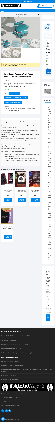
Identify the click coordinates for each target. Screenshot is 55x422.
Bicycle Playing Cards (49, 122)
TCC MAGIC (49, 220)
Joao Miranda (49, 162)
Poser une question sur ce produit (13, 102)
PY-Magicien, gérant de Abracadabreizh (12, 365)
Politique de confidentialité (8, 375)
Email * (47, 302)
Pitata (49, 210)
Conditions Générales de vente (9, 379)
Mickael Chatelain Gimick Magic (49, 190)
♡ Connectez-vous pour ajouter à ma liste (15, 97)
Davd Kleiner (49, 133)
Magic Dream (49, 167)
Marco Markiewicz (49, 180)
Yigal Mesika (49, 257)
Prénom (47, 296)
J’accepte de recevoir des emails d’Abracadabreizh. (48, 310)
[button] (37, 20)
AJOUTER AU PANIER (15, 93)
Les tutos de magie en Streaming (10, 361)
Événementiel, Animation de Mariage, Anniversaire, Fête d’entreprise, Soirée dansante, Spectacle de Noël (27, 370)
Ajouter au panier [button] (8, 200)
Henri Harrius (49, 153)
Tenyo (49, 224)
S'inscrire (48, 317)
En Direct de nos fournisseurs (18, 108)
